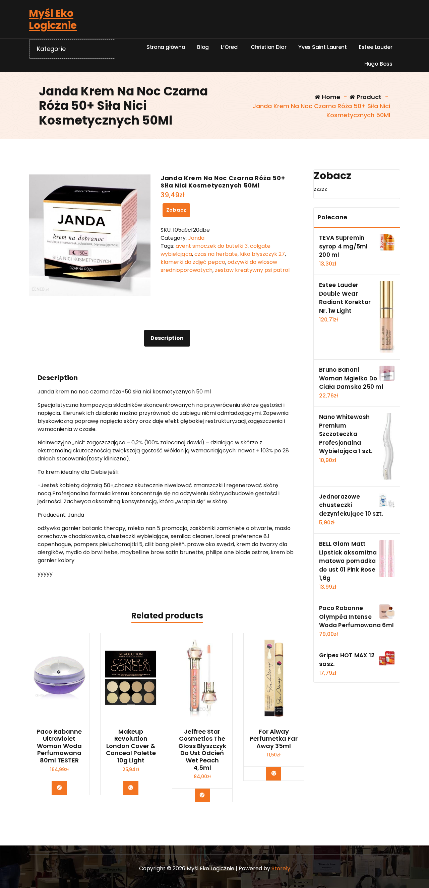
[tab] (167, 338)
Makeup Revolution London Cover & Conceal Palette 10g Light (131, 746)
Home (330, 97)
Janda (196, 238)
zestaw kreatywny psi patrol (252, 270)
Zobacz (176, 210)
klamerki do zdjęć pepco (193, 262)
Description (167, 338)
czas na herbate (216, 254)
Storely (280, 868)
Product (368, 97)
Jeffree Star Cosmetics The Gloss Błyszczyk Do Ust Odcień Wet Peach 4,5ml (202, 749)
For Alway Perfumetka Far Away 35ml (274, 739)
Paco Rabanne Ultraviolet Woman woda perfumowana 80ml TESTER (59, 746)
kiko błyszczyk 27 (262, 254)
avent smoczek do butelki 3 (212, 246)
